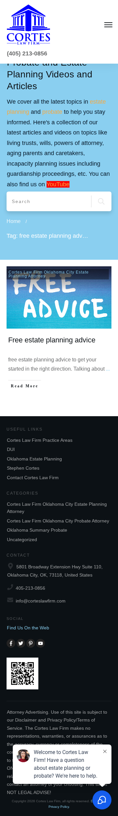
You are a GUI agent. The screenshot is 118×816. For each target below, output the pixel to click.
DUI (11, 449)
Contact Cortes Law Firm (33, 477)
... (108, 369)
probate (52, 112)
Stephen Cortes (23, 468)
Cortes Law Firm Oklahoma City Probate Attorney (58, 520)
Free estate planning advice (51, 340)
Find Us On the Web (28, 627)
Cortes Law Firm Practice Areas (39, 440)
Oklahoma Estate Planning (34, 458)
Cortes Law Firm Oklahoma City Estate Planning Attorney (49, 274)
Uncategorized (22, 539)
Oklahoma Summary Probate (37, 530)
